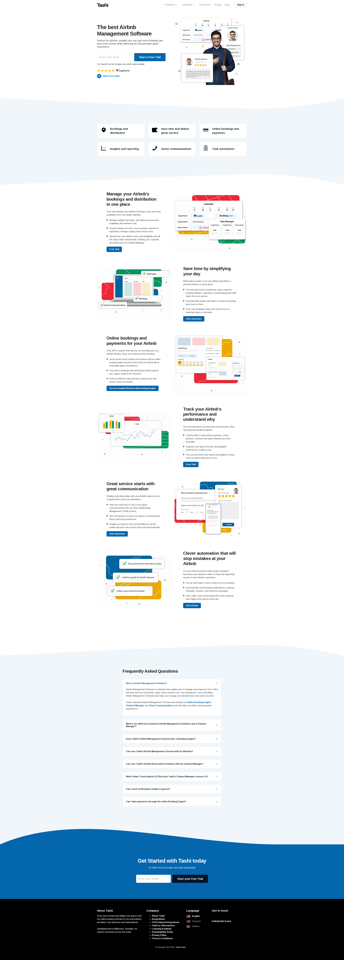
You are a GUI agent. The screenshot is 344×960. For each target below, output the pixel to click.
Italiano (196, 926)
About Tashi (158, 916)
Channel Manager (135, 705)
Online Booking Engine (199, 702)
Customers (205, 5)
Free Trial (114, 249)
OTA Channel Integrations (165, 922)
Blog (227, 5)
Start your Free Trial (190, 878)
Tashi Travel (180, 947)
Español (196, 921)
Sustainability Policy (162, 932)
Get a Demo (192, 605)
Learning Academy (161, 929)
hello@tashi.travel (221, 921)
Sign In (240, 5)
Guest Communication (161, 705)
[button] (172, 683)
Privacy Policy (159, 935)
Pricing (218, 5)
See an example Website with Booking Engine (132, 388)
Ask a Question (194, 319)
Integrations (158, 919)
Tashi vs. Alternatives (163, 925)
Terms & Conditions (162, 938)
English (196, 916)
